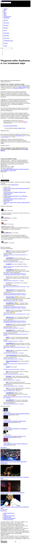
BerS (7, 371)
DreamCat (8, 324)
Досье (4, 15)
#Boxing (25, 122)
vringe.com (9, 167)
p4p (4, 11)
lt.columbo (8, 264)
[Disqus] (15, 226)
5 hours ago (21, 280)
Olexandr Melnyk (10, 297)
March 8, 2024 (22, 128)
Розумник (8, 376)
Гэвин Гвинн (5, 136)
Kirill (7, 337)
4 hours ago (21, 261)
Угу (7, 276)
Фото (4, 14)
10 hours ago (8, 397)
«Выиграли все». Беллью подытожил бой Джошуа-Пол (14, 254)
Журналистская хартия (9, 515)
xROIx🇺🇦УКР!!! (10, 258)
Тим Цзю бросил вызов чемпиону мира (11, 369)
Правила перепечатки (8, 513)
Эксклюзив (6, 22)
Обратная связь (7, 517)
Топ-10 (5, 30)
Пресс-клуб (6, 38)
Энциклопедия (7, 16)
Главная (5, 8)
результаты (6, 169)
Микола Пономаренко (12, 361)
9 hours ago (21, 373)
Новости (5, 20)
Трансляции (6, 17)
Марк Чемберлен (19, 135)
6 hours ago (24, 322)
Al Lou (7, 310)
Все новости (4, 447)
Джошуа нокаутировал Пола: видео (10, 261)
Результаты (6, 35)
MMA (4, 10)
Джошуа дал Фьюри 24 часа (9, 379)
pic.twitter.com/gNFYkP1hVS (10, 125)
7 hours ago (21, 352)
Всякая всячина (14, 184)
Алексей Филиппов (11, 355)
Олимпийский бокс (8, 40)
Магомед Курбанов (18, 88)
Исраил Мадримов (23, 86)
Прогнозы (5, 25)
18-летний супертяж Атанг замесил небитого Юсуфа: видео (15, 334)
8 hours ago (21, 358)
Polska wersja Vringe (8, 519)
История (5, 43)
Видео (5, 12)
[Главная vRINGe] (4, 1)
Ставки (5, 45)
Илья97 (8, 366)
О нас (4, 514)
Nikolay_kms (9, 350)
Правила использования (9, 518)
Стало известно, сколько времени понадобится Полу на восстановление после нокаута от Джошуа (14, 274)
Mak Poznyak (9, 289)
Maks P (8, 251)
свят (7, 382)
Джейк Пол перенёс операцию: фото (10, 280)
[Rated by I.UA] (18, 542)
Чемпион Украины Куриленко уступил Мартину (15, 196)
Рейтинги (5, 27)
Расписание (6, 33)
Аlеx (7, 388)
